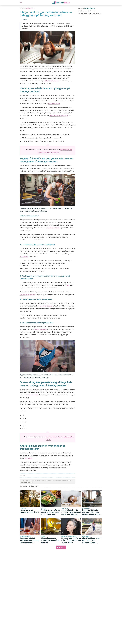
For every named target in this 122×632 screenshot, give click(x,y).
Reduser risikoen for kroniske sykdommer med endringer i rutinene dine (92, 512)
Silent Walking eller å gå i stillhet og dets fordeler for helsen (92, 540)
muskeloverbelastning (51, 81)
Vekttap (43, 508)
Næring (43, 536)
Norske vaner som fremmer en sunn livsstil (29, 511)
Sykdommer (85, 508)
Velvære (22, 8)
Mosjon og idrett (30, 8)
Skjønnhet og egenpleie (68, 536)
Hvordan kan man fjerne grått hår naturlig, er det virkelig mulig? (71, 540)
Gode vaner (64, 508)
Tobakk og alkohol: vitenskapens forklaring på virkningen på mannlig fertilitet (29, 540)
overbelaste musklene (45, 306)
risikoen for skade (40, 329)
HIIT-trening (24, 256)
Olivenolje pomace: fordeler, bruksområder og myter (50, 540)
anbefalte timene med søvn (59, 115)
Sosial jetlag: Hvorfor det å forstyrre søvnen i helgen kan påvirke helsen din (71, 512)
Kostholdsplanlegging (27, 294)
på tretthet (28, 458)
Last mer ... (61, 547)
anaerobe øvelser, (53, 228)
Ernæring (23, 508)
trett (68, 285)
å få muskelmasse (32, 395)
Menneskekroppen (25, 536)
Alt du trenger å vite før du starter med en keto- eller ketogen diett (50, 512)
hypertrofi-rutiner (54, 103)
